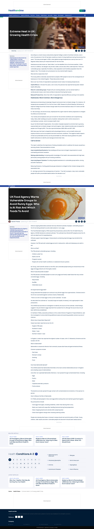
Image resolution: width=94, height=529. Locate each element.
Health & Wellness (25, 15)
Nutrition (32, 15)
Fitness (38, 15)
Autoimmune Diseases (55, 469)
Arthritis (51, 465)
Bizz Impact (60, 15)
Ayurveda (50, 15)
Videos (55, 15)
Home (10, 491)
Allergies (72, 455)
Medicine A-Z (68, 15)
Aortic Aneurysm (74, 460)
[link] (47, 186)
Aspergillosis (73, 465)
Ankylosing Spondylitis (55, 460)
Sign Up (82, 10)
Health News (44, 15)
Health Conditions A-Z (14, 15)
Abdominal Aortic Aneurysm (53, 455)
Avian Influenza (74, 469)
